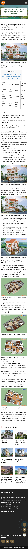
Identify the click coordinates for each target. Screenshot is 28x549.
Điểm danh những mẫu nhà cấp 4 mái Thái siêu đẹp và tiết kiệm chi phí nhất (20, 480)
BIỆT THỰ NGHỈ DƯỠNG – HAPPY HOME (20, 442)
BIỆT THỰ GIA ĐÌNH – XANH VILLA (6, 441)
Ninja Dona (21, 547)
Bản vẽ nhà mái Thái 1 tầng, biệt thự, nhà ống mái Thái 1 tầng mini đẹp (6, 480)
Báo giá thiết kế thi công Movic (20, 460)
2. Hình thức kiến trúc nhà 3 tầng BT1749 (11, 76)
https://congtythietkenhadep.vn (11, 508)
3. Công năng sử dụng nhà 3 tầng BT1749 (11, 78)
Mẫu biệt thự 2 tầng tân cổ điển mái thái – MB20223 (7, 460)
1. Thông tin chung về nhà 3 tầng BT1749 (11, 74)
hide (14, 71)
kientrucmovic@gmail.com (11, 506)
